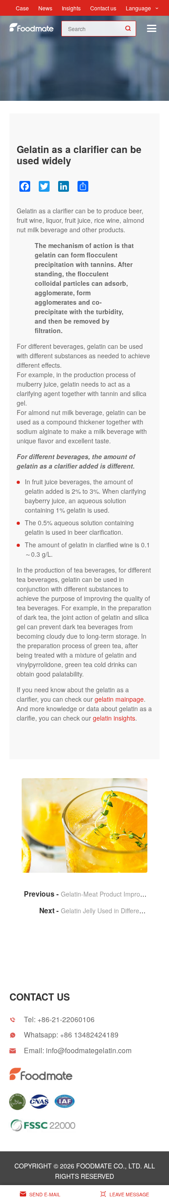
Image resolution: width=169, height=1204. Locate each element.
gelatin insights (114, 717)
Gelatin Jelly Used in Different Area (110, 910)
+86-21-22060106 (66, 1019)
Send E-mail (44, 1194)
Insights (71, 8)
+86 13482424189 (89, 1034)
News (45, 8)
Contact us (103, 8)
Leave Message (129, 1194)
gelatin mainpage (119, 698)
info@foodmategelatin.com (89, 1050)
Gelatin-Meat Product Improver (105, 893)
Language (138, 8)
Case (22, 8)
